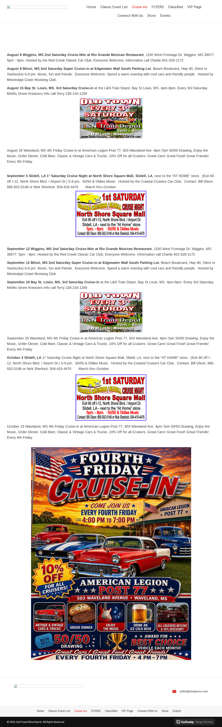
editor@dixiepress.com (194, 691)
